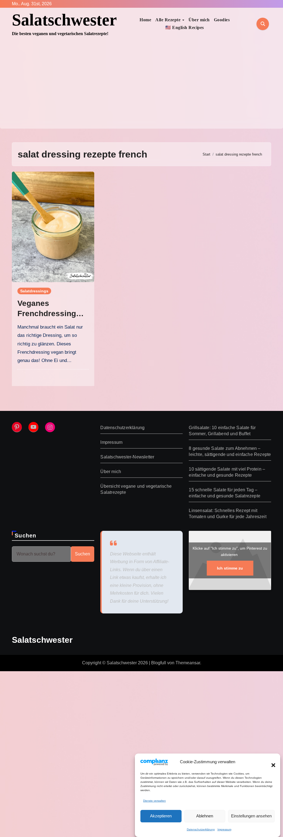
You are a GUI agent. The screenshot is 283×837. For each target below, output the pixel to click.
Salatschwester (64, 20)
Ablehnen (204, 816)
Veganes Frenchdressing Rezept (46, 313)
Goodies (222, 19)
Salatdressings (34, 291)
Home (145, 19)
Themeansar (187, 662)
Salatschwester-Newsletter (127, 457)
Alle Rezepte (168, 19)
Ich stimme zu (230, 568)
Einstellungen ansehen (251, 816)
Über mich (199, 19)
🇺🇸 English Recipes (184, 27)
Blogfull (158, 662)
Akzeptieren (161, 816)
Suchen (25, 535)
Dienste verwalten (154, 800)
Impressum (224, 829)
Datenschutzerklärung (201, 829)
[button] (270, 762)
